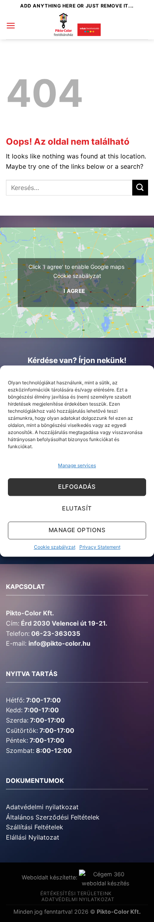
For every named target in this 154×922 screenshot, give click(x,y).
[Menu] (10, 25)
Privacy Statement (99, 547)
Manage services (77, 465)
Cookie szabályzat (54, 547)
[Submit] (140, 187)
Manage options (77, 530)
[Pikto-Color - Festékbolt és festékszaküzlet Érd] (77, 25)
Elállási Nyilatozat (32, 837)
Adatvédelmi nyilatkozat (42, 807)
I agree (74, 291)
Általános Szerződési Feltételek (53, 817)
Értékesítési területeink (76, 893)
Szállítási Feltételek (34, 827)
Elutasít (77, 508)
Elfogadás (77, 487)
